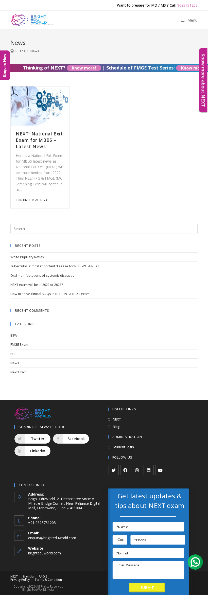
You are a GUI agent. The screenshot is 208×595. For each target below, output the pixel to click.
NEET (14, 354)
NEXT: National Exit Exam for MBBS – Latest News (39, 140)
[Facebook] (125, 470)
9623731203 (187, 5)
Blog (116, 426)
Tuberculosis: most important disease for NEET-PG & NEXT (54, 266)
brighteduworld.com (44, 553)
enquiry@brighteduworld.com (52, 537)
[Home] (12, 51)
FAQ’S (43, 576)
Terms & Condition (48, 580)
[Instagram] (137, 470)
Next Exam (18, 372)
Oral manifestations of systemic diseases (42, 275)
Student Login (123, 447)
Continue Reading (30, 200)
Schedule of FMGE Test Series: (151, 68)
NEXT (117, 419)
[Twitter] (114, 470)
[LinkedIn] (149, 470)
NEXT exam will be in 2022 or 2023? (36, 284)
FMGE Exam (19, 344)
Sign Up (28, 576)
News (14, 363)
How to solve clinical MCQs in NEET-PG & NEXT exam (50, 293)
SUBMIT (147, 587)
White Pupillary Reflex (27, 257)
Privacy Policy (20, 580)
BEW (13, 335)
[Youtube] (160, 470)
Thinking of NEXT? (55, 68)
